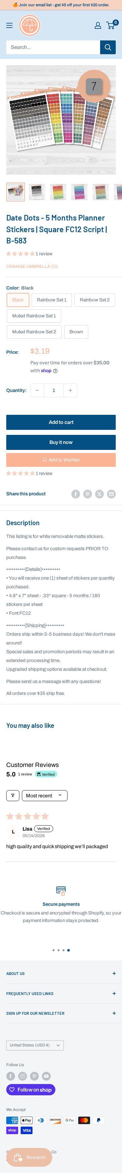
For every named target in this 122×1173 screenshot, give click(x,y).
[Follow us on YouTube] (46, 1076)
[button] (21, 253)
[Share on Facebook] (75, 493)
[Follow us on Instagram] (22, 1076)
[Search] (108, 47)
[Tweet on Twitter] (99, 493)
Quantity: (16, 390)
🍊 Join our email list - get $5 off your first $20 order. (61, 5)
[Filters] (12, 795)
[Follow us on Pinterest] (34, 1076)
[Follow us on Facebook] (10, 1076)
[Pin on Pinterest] (87, 493)
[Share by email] (111, 493)
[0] (110, 25)
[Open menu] (9, 25)
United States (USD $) (30, 1045)
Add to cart (61, 422)
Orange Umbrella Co (32, 266)
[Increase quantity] (70, 390)
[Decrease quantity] (37, 390)
